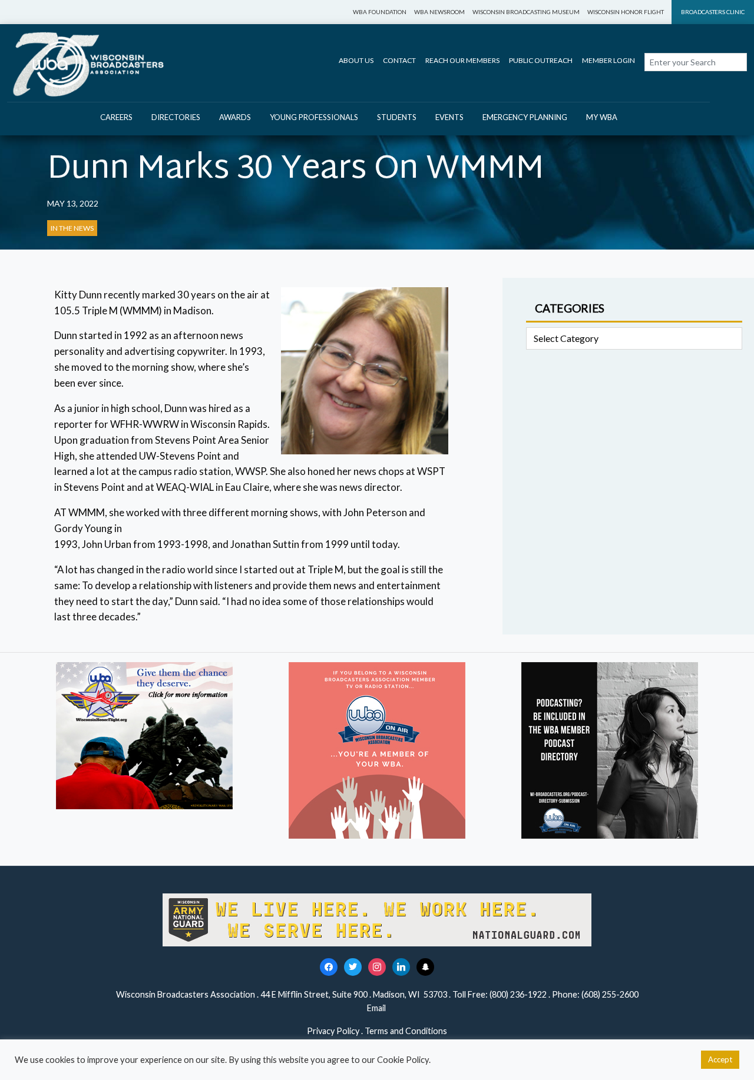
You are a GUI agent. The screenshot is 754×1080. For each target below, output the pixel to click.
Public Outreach (541, 60)
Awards (235, 117)
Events (449, 117)
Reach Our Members (462, 60)
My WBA (601, 117)
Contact (399, 60)
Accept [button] (720, 1059)
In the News (72, 228)
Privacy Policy (333, 1031)
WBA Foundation (379, 11)
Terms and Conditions (406, 1031)
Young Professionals (314, 117)
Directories (175, 117)
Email (377, 1008)
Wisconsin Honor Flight (625, 11)
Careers (116, 117)
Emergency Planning (524, 117)
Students (396, 117)
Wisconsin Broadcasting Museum (526, 11)
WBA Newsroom (439, 11)
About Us (356, 60)
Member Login (608, 60)
